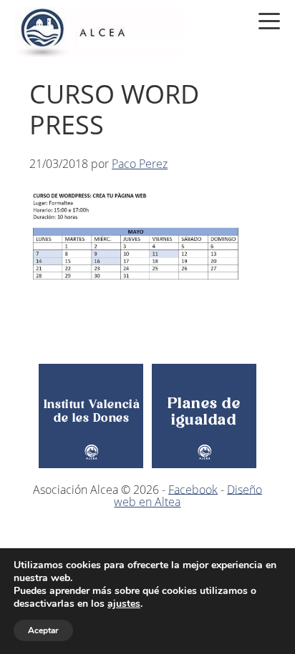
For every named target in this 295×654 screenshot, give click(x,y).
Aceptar (43, 630)
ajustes (123, 604)
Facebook (193, 489)
